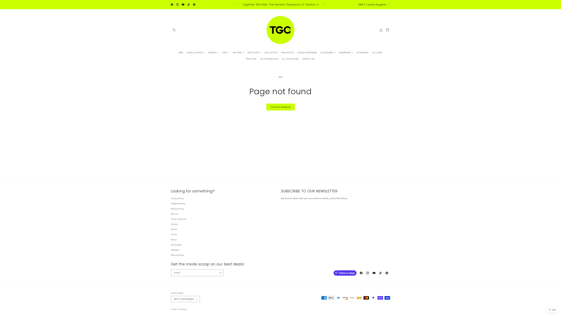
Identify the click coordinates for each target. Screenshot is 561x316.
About (174, 239)
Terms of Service (178, 219)
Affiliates (175, 250)
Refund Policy (177, 208)
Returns (174, 214)
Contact (174, 224)
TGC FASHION (182, 309)
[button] (174, 30)
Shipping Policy (178, 203)
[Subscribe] (220, 272)
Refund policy (177, 255)
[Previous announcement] (237, 4)
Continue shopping (280, 106)
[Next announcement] (323, 4)
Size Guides (176, 244)
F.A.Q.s (174, 234)
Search (174, 229)
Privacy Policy (177, 198)
